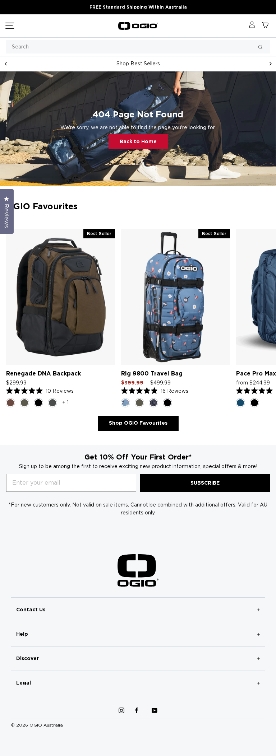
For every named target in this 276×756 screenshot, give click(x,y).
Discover (27, 658)
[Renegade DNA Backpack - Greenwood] (24, 402)
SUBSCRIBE (205, 483)
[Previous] (6, 64)
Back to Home (138, 141)
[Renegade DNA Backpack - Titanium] (52, 402)
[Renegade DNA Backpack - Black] (38, 402)
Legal (23, 683)
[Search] (260, 47)
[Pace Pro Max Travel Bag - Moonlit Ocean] (240, 402)
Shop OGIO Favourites (138, 423)
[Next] (270, 64)
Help (22, 634)
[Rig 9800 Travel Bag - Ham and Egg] (125, 402)
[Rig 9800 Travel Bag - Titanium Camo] (153, 402)
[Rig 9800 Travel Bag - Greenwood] (139, 402)
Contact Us (30, 609)
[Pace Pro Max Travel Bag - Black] (254, 402)
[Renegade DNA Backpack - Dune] (10, 402)
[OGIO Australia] (138, 26)
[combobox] (138, 46)
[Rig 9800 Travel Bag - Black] (167, 402)
